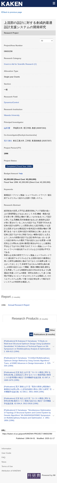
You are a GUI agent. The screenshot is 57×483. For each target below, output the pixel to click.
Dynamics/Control (11, 102)
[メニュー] (54, 3)
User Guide (6, 453)
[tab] (30, 318)
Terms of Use (7, 466)
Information (6, 448)
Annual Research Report (18, 305)
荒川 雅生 (8, 141)
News (4, 462)
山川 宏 (7, 128)
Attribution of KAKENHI (11, 471)
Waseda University (11, 115)
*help (21, 174)
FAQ (3, 457)
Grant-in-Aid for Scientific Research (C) (20, 64)
